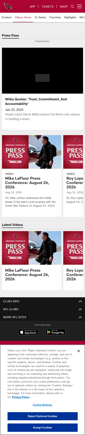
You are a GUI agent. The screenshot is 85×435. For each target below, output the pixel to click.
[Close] (78, 355)
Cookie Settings (42, 404)
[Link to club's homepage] (8, 5)
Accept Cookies (42, 427)
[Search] (72, 6)
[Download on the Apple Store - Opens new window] (28, 332)
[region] (42, 392)
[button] (42, 78)
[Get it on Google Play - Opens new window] (55, 334)
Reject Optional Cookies (42, 416)
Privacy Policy (51, 397)
